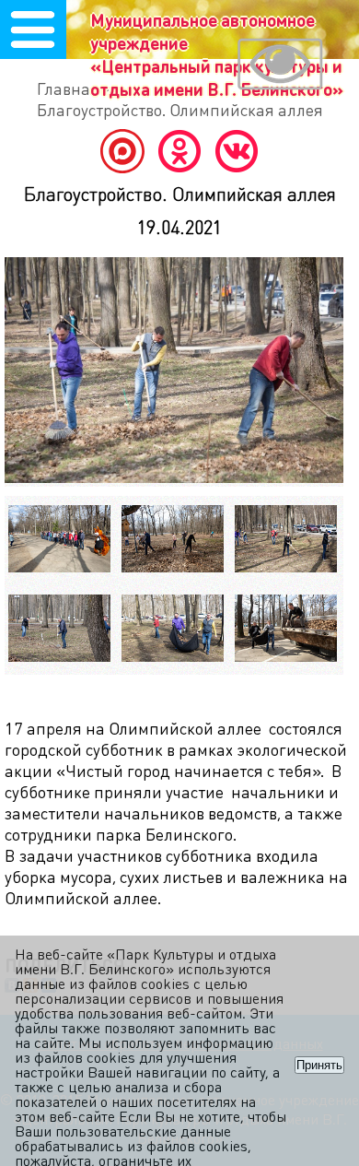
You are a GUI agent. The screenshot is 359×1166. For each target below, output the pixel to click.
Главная (68, 88)
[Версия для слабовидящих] (279, 66)
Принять (319, 1065)
